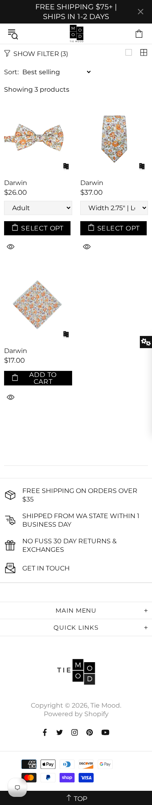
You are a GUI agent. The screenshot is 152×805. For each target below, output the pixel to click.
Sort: (11, 72)
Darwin (15, 183)
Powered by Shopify (76, 714)
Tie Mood (76, 33)
